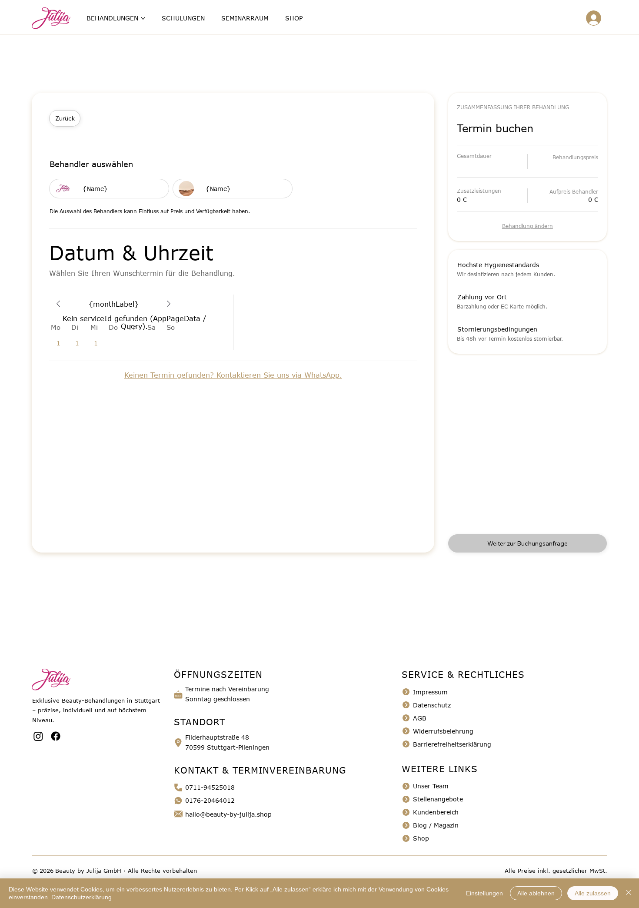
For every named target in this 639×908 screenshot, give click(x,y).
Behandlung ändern (527, 226)
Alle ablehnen (536, 893)
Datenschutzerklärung (81, 897)
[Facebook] (56, 736)
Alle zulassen (593, 893)
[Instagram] (38, 736)
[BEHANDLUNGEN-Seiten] (143, 18)
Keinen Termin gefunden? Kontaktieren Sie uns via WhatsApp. (233, 375)
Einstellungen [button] (484, 893)
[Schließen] (628, 893)
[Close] (58, 304)
